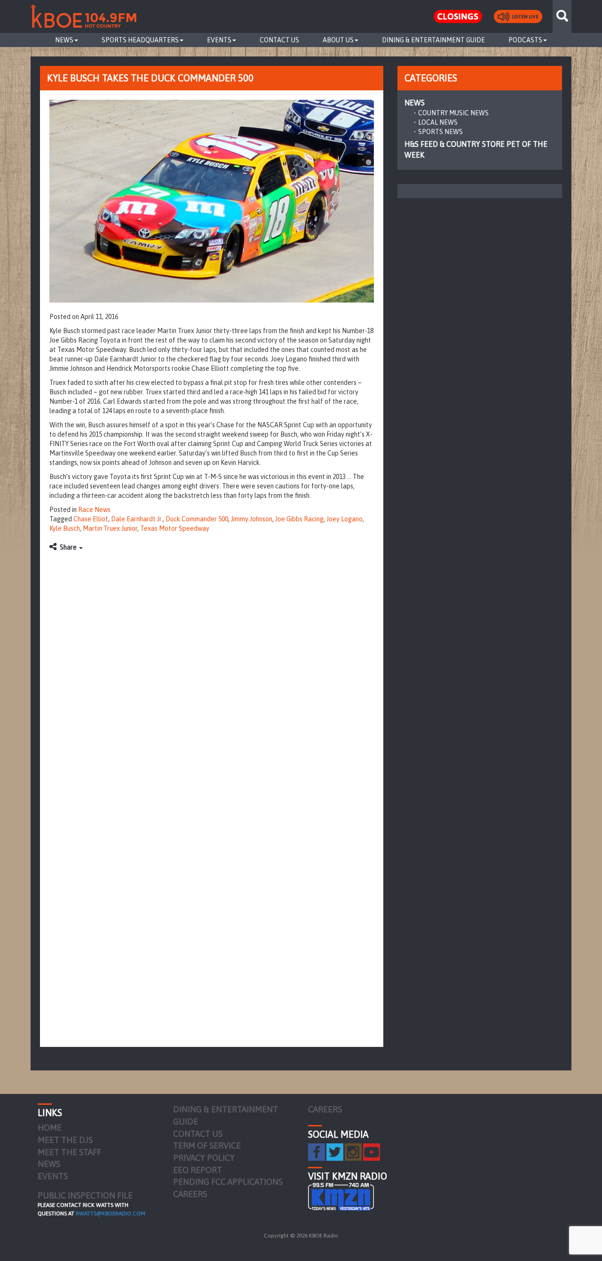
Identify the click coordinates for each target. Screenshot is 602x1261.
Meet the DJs (65, 1140)
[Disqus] (211, 674)
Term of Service (207, 1145)
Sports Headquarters (140, 40)
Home (50, 1128)
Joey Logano (344, 519)
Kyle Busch (64, 528)
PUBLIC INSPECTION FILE (85, 1195)
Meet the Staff (69, 1152)
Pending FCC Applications (228, 1182)
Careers (190, 1194)
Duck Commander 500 (197, 519)
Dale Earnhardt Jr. (137, 519)
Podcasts (525, 40)
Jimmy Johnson (251, 519)
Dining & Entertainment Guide (433, 40)
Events (219, 40)
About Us (338, 40)
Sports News (440, 132)
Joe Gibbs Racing (299, 519)
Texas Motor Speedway (174, 528)
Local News (438, 122)
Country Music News (453, 113)
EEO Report (197, 1170)
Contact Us (279, 40)
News (64, 40)
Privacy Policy (204, 1158)
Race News (94, 509)
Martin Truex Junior (110, 528)
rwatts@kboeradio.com (110, 1213)
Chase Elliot (90, 519)
